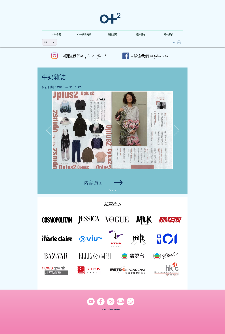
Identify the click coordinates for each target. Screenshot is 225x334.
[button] (179, 42)
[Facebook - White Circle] (101, 301)
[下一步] (176, 130)
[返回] (48, 130)
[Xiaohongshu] (120, 301)
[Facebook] (125, 56)
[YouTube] (91, 301)
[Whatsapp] (130, 301)
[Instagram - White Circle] (110, 301)
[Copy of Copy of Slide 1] (115, 190)
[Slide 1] (109, 190)
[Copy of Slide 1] (112, 190)
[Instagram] (54, 56)
